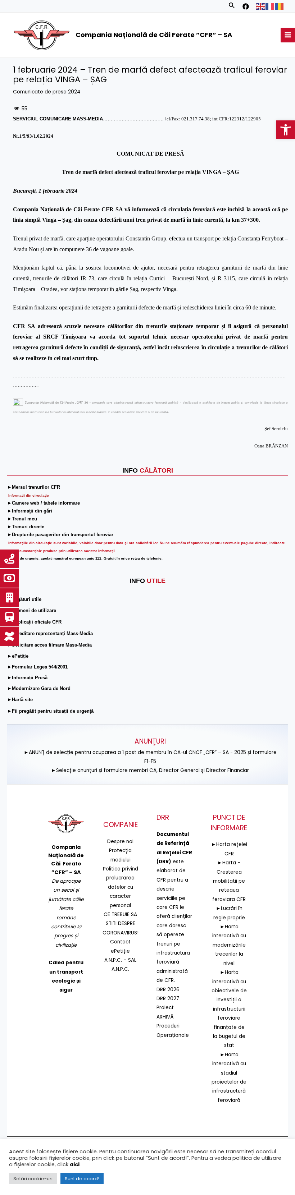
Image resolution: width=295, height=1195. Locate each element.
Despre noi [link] (120, 841)
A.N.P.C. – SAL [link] (120, 960)
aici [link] (75, 1164)
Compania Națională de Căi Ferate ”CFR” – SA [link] (154, 34)
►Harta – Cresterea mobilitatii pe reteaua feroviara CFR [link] (229, 881)
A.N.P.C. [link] (120, 969)
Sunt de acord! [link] (82, 1178)
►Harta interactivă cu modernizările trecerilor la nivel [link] (229, 945)
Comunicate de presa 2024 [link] (47, 91)
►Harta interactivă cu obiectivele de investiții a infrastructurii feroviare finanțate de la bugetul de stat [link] (229, 1009)
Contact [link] (120, 941)
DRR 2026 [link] (168, 989)
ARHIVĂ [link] (165, 1017)
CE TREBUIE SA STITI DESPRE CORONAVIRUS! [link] (121, 923)
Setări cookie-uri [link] (33, 1178)
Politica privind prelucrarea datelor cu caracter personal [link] (120, 887)
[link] (285, 129)
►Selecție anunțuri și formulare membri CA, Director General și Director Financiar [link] (150, 770)
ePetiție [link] (120, 951)
